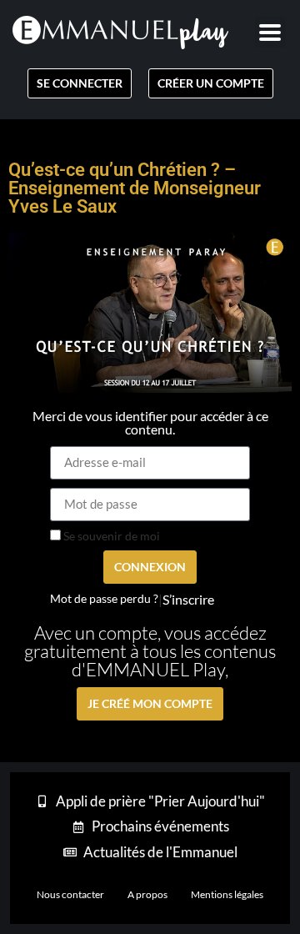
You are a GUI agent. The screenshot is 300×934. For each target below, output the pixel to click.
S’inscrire (188, 599)
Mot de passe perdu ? (104, 598)
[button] (270, 32)
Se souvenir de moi (110, 536)
